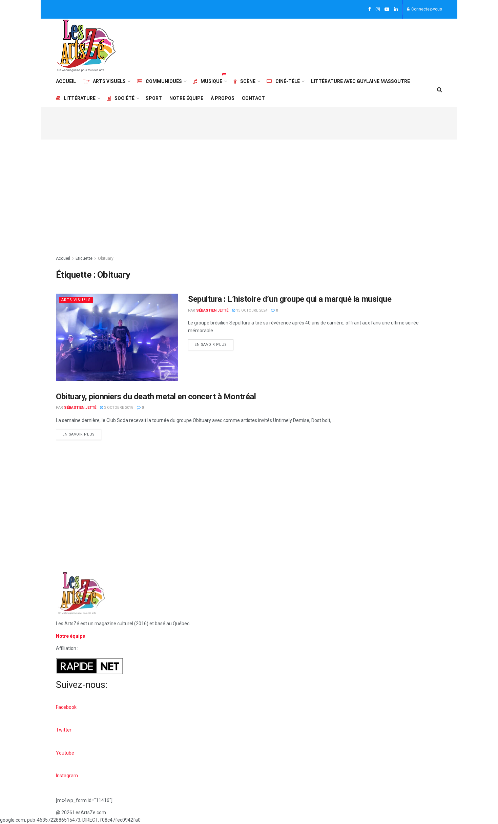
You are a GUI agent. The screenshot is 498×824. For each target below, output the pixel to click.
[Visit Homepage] (86, 46)
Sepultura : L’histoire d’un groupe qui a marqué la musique (289, 299)
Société (124, 98)
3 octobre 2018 (118, 407)
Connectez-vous (426, 9)
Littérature (80, 98)
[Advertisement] (318, 44)
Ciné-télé (287, 81)
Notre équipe (186, 98)
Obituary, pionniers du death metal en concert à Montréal (156, 396)
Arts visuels (109, 81)
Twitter (63, 730)
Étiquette (84, 258)
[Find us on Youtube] (387, 9)
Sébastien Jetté (212, 310)
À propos (222, 98)
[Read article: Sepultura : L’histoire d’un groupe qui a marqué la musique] (117, 337)
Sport (154, 98)
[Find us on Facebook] (369, 9)
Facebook (66, 707)
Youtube (65, 753)
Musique (211, 81)
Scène (247, 81)
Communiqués (164, 81)
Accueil (66, 81)
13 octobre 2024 (251, 310)
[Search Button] (439, 89)
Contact (253, 98)
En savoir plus (213, 343)
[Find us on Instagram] (378, 9)
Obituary (105, 258)
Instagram (67, 775)
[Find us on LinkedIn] (396, 9)
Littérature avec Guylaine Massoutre (360, 81)
